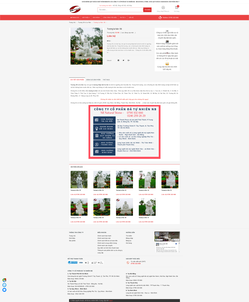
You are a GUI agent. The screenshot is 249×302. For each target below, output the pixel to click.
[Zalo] (4, 285)
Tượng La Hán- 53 (121, 190)
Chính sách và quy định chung (107, 243)
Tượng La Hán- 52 (144, 190)
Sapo (111, 300)
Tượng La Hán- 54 (98, 190)
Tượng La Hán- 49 (98, 217)
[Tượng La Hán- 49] (101, 207)
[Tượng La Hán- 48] (124, 207)
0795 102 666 (136, 263)
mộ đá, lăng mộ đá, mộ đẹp (122, 5)
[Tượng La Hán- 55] (79, 179)
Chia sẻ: (109, 60)
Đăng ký (166, 11)
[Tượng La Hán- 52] (147, 179)
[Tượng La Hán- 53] (124, 179)
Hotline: (170, 17)
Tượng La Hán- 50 (76, 217)
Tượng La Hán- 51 (166, 190)
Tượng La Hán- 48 (121, 217)
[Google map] (4, 280)
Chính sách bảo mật (104, 238)
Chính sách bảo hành (104, 236)
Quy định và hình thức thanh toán (108, 248)
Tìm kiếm (129, 236)
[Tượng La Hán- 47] (147, 207)
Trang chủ (75, 17)
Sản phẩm (96, 17)
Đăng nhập (160, 11)
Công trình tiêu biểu (110, 17)
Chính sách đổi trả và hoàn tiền (108, 240)
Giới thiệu (85, 17)
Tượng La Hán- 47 (144, 217)
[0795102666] (4, 290)
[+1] (129, 60)
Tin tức (122, 17)
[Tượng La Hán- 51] (169, 179)
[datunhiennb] (82, 9)
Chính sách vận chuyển (105, 245)
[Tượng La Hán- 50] (79, 207)
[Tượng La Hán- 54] (101, 179)
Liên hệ (131, 17)
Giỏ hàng (129, 243)
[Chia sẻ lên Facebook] (119, 60)
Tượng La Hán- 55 (76, 190)
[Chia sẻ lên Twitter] (124, 60)
